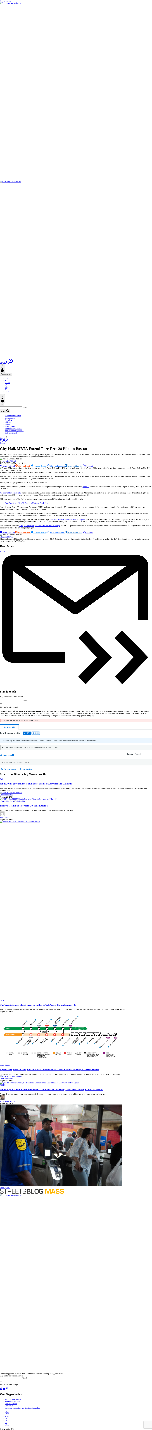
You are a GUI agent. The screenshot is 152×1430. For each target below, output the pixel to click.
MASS (7, 383)
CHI (6, 387)
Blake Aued (4, 817)
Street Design (5, 1065)
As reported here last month (10, 493)
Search (25, 408)
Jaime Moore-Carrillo (8, 1101)
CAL (7, 391)
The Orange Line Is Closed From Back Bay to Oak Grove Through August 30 (38, 1005)
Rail (1, 779)
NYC (7, 381)
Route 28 (86, 487)
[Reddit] (1, 441)
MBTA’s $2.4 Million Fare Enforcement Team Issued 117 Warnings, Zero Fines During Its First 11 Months (51, 1089)
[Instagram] (7, 441)
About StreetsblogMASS (14, 431)
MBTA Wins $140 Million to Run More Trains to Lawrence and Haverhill (36, 783)
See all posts (5, 1188)
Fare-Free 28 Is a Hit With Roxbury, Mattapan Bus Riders (26, 503)
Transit (7, 424)
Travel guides (10, 426)
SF (6, 389)
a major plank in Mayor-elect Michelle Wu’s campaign (39, 526)
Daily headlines (20, 801)
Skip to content (5, 1)
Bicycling (8, 420)
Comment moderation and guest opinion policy (22, 1408)
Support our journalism (13, 429)
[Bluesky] (4, 441)
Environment (9, 418)
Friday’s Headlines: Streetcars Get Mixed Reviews (24, 805)
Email (24, 701)
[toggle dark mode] (2, 368)
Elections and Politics (13, 416)
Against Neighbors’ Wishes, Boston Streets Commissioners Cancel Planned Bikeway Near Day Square (49, 1069)
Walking (8, 422)
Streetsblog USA (7, 801)
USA (7, 378)
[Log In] (11, 363)
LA (6, 385)
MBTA (2, 1000)
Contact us (9, 1406)
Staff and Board (11, 433)
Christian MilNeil (9, 461)
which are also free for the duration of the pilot (67, 519)
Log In (3, 363)
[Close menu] (2, 404)
